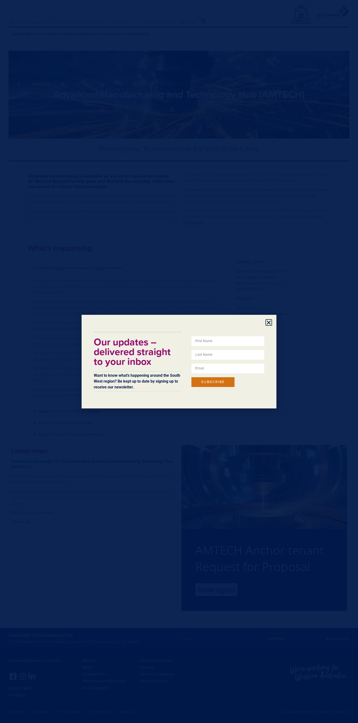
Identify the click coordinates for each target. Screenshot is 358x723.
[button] (269, 322)
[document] (179, 361)
